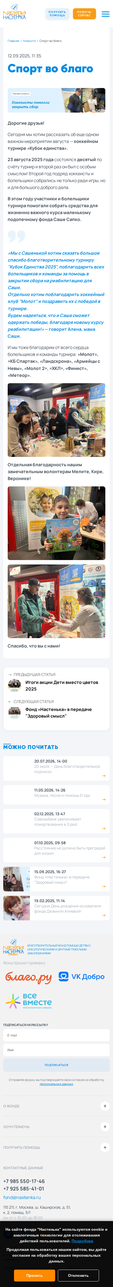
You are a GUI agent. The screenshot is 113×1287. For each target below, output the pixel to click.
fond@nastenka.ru (22, 1197)
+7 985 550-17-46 (24, 1181)
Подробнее (82, 1241)
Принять (34, 1275)
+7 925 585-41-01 (23, 1188)
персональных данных (56, 1084)
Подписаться (57, 1065)
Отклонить (78, 1275)
